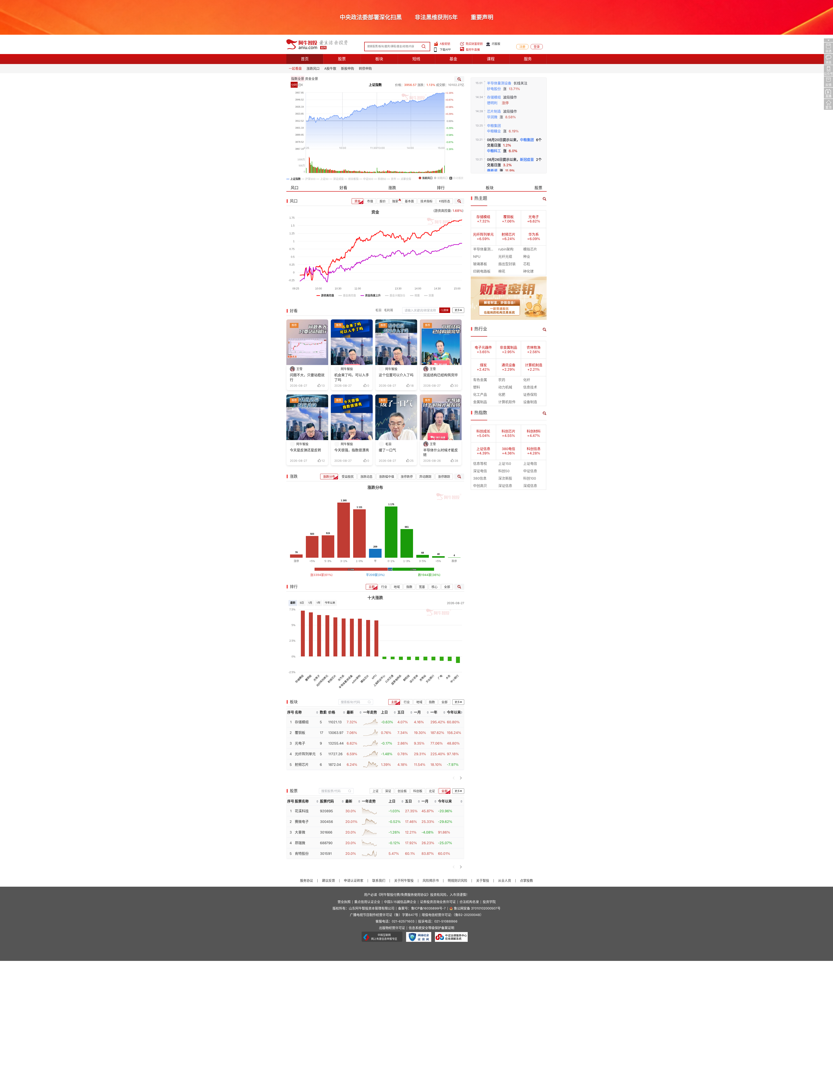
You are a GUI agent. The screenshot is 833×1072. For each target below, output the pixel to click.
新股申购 (347, 69)
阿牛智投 (347, 369)
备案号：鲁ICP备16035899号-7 (422, 908)
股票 (342, 59)
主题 (372, 587)
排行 (441, 188)
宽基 (422, 587)
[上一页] (453, 777)
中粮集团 (494, 126)
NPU (374, 677)
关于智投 (482, 880)
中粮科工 (494, 151)
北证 (432, 791)
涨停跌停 (407, 476)
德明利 (492, 103)
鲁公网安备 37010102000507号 (477, 908)
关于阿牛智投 (404, 880)
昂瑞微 (300, 843)
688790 (326, 843)
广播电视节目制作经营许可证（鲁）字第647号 (384, 915)
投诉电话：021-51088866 (437, 921)
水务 (448, 677)
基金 (453, 59)
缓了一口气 (387, 450)
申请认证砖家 (353, 880)
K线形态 (444, 201)
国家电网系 (396, 680)
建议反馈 (328, 880)
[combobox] (355, 702)
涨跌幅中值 (386, 476)
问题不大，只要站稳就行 (307, 377)
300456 (326, 822)
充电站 (423, 678)
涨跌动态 (366, 476)
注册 (522, 46)
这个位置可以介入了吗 (396, 375)
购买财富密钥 (474, 43)
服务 (528, 59)
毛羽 (378, 310)
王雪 (299, 369)
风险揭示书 (431, 880)
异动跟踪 (425, 476)
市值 (370, 201)
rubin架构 (356, 679)
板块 (379, 59)
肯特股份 (302, 854)
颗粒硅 (406, 678)
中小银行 (454, 679)
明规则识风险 (457, 880)
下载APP (445, 49)
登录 (537, 46)
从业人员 (504, 880)
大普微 (300, 832)
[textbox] (353, 702)
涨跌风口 (313, 69)
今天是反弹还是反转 (305, 450)
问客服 (496, 43)
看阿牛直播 (473, 49)
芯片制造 (494, 111)
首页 (305, 59)
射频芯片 (332, 679)
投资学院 (489, 902)
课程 (491, 59)
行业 (384, 587)
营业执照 (344, 902)
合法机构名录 (469, 902)
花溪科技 (302, 811)
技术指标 (426, 201)
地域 (397, 587)
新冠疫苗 (527, 160)
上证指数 (375, 85)
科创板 (417, 791)
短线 (416, 59)
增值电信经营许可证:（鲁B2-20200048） (452, 915)
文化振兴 (430, 679)
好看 (343, 188)
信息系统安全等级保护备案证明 (431, 928)
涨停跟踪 (444, 476)
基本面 (409, 201)
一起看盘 (295, 69)
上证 (375, 791)
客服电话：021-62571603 (395, 921)
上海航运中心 (379, 680)
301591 (326, 854)
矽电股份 (494, 89)
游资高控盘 (443, 211)
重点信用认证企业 (367, 902)
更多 (457, 310)
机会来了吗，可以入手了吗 (351, 377)
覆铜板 (308, 678)
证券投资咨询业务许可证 (438, 902)
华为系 (341, 678)
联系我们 (378, 880)
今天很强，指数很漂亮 (351, 450)
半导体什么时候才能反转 (440, 452)
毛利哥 (388, 310)
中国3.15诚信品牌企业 (400, 902)
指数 (409, 587)
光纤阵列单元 (322, 680)
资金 (357, 201)
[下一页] (460, 777)
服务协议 (306, 880)
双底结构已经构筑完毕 (440, 375)
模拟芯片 (365, 679)
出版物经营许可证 (392, 928)
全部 (447, 587)
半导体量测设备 (499, 83)
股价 (383, 201)
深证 (388, 791)
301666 (326, 832)
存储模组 (494, 97)
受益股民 (348, 476)
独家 (395, 201)
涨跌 (392, 188)
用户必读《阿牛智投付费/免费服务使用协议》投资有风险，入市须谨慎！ (416, 895)
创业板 (402, 791)
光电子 (316, 678)
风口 (294, 188)
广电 (440, 677)
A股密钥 (445, 43)
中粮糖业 (494, 131)
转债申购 (365, 69)
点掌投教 (526, 880)
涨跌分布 (329, 476)
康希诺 (492, 171)
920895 (326, 811)
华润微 (492, 117)
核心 (434, 587)
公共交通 (389, 679)
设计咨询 (413, 679)
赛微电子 (302, 822)
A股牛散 (330, 69)
